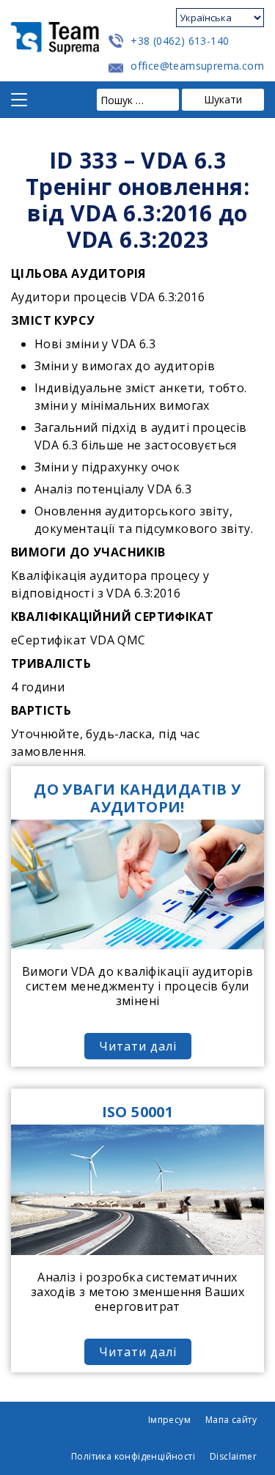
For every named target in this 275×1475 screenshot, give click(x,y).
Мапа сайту (231, 1419)
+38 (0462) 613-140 (180, 41)
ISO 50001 (138, 1112)
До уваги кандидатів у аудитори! (137, 798)
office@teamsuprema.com (197, 66)
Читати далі (138, 1046)
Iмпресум (169, 1419)
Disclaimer (233, 1456)
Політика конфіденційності (133, 1456)
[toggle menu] (19, 99)
